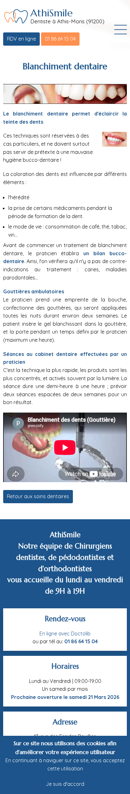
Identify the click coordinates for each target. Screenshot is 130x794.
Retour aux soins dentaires (38, 496)
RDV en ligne (21, 39)
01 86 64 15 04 (60, 39)
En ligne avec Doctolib (65, 633)
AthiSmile (51, 13)
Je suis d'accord (65, 784)
